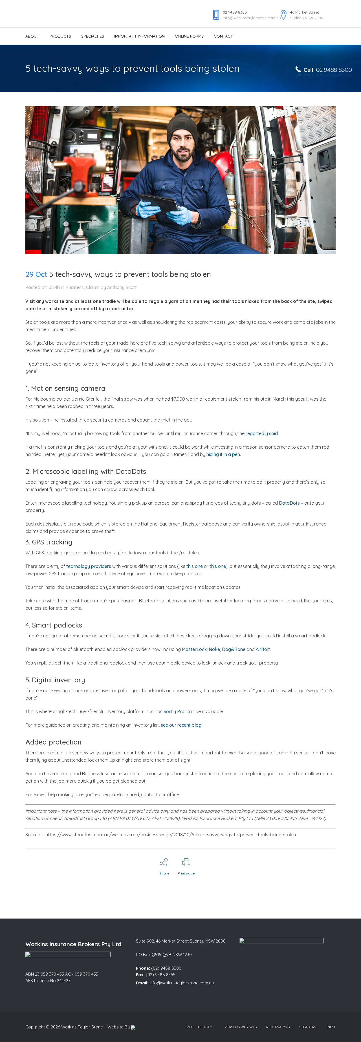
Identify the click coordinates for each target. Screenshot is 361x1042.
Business (74, 287)
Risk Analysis (278, 1027)
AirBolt (263, 649)
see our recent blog (181, 725)
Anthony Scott (122, 287)
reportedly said (262, 433)
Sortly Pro (174, 711)
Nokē (214, 649)
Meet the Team (199, 1027)
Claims (93, 287)
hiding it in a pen (223, 454)
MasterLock (194, 649)
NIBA (331, 1027)
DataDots (289, 503)
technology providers (88, 566)
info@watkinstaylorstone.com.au (181, 982)
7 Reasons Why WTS (239, 1027)
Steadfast (308, 1027)
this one (194, 566)
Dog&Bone (233, 649)
